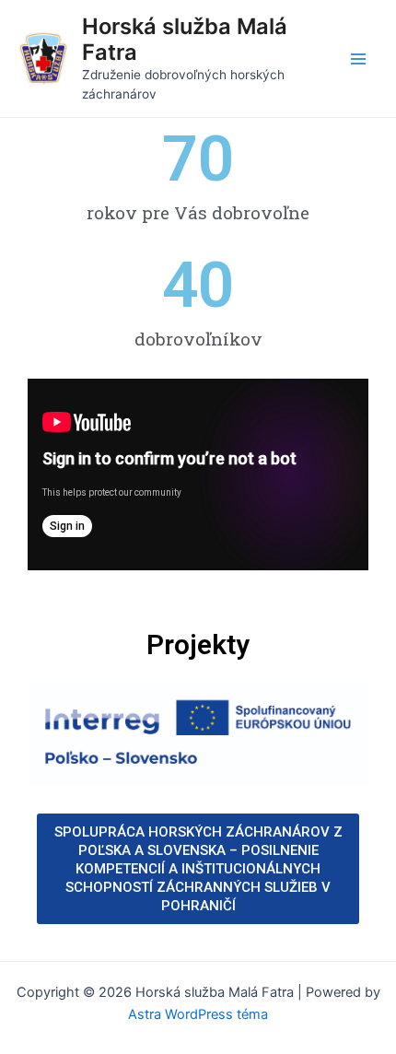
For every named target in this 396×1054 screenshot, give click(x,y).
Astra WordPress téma (198, 1014)
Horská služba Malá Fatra (184, 39)
